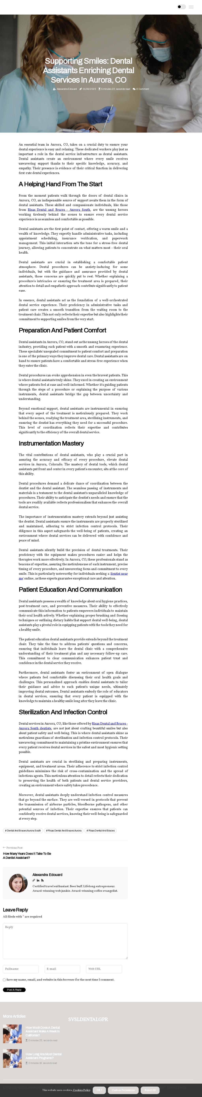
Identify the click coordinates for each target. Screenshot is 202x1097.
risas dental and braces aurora (64, 830)
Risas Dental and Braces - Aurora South (59, 210)
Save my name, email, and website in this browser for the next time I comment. (60, 980)
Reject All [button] (150, 1090)
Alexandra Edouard (67, 89)
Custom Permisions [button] (123, 1090)
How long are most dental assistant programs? (43, 1056)
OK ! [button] (99, 1090)
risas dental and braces (101, 830)
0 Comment (142, 89)
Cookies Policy (81, 1090)
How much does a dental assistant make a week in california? (43, 1031)
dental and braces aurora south (24, 830)
